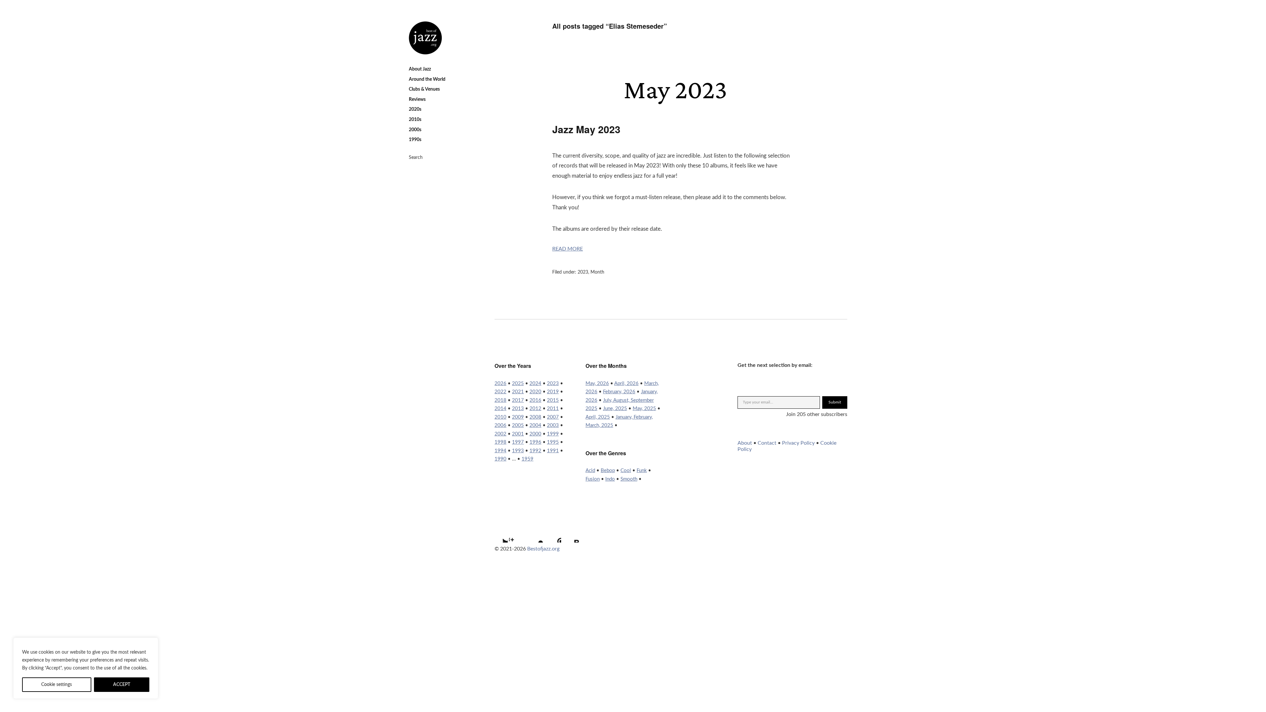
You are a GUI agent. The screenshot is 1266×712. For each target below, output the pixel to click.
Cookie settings (56, 684)
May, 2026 (597, 383)
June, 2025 (615, 408)
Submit (835, 402)
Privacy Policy (798, 443)
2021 (518, 391)
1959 (527, 459)
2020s (415, 109)
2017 (518, 400)
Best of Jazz (425, 37)
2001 (518, 433)
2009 (518, 417)
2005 (518, 425)
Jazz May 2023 (586, 129)
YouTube (535, 534)
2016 (535, 400)
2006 (500, 425)
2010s (415, 119)
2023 (583, 272)
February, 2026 (619, 391)
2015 (553, 400)
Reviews (417, 99)
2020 (535, 391)
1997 (518, 442)
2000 (535, 433)
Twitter (499, 534)
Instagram (517, 534)
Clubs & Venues (424, 89)
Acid (590, 470)
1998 (500, 442)
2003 (553, 425)
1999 (553, 433)
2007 (553, 417)
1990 (500, 459)
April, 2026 (626, 383)
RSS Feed (570, 534)
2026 (500, 383)
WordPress (553, 534)
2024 (535, 383)
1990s (415, 139)
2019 (553, 391)
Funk (642, 470)
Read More (567, 249)
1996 (535, 442)
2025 (518, 383)
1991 (553, 450)
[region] (85, 668)
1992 (535, 450)
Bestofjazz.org (543, 548)
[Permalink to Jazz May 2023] (671, 106)
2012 (535, 408)
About (745, 443)
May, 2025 (644, 408)
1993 (518, 450)
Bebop (608, 470)
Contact (767, 443)
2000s (415, 130)
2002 (500, 433)
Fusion (593, 479)
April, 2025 (598, 417)
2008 (535, 417)
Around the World (427, 79)
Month (597, 272)
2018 (500, 400)
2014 (500, 408)
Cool (625, 470)
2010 (500, 417)
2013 (518, 408)
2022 (500, 391)
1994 (500, 450)
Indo (610, 479)
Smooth (628, 479)
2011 (553, 408)
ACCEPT (121, 684)
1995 (553, 442)
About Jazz (420, 69)
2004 (535, 425)
